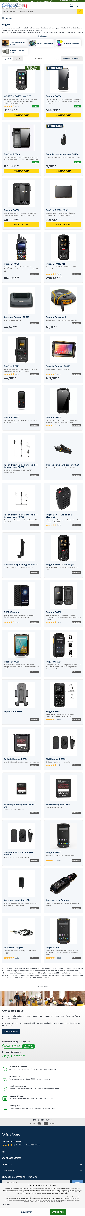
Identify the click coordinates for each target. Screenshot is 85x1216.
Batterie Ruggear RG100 (16, 759)
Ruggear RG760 (11, 264)
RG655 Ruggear (11, 612)
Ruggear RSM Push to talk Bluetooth (59, 515)
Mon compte (71, 5)
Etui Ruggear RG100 (56, 759)
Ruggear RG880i (54, 96)
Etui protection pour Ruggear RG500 (18, 853)
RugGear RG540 (12, 154)
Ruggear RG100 (53, 711)
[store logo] (14, 6)
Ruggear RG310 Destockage (60, 564)
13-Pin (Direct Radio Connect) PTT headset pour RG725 (21, 465)
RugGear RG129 (11, 366)
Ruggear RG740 (53, 947)
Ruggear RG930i (12, 661)
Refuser (6, 1205)
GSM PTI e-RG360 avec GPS (17, 96)
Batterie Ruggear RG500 (58, 804)
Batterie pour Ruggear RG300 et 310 (20, 805)
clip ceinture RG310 (13, 711)
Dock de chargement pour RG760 (62, 154)
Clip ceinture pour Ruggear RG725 (21, 564)
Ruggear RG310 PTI (55, 264)
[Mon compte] (71, 5)
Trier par (56, 59)
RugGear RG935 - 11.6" (57, 210)
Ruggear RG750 (53, 417)
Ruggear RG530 (11, 210)
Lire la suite (42, 36)
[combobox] (42, 11)
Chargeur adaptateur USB (17, 900)
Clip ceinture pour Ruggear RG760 (63, 464)
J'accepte (58, 1212)
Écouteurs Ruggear (13, 947)
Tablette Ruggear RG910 (58, 366)
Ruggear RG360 (53, 612)
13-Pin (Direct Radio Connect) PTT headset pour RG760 (21, 515)
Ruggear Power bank (56, 317)
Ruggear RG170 (11, 417)
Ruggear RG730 (53, 852)
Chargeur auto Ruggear (57, 900)
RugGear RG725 (54, 661)
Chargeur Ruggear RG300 (16, 317)
